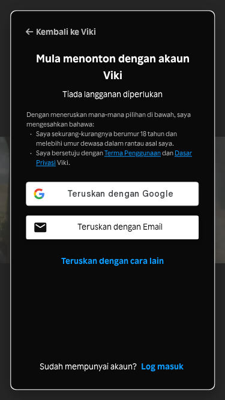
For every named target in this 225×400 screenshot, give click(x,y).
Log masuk (162, 367)
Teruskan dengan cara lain (112, 261)
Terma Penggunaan (132, 153)
